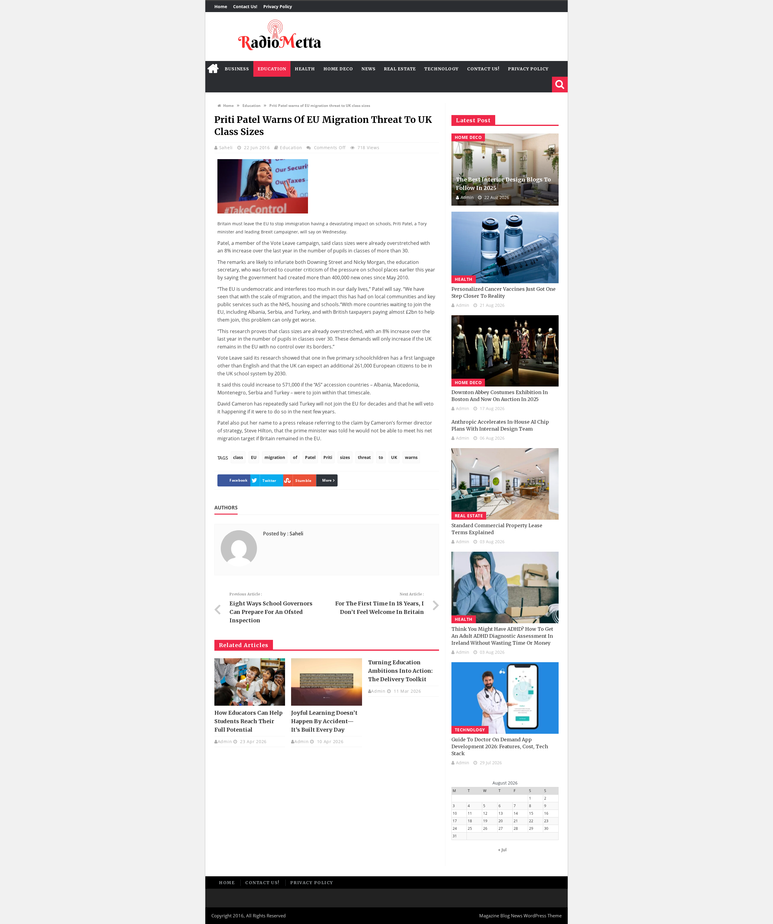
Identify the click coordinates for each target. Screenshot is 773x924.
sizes (345, 457)
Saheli (226, 147)
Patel (310, 457)
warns (411, 457)
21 (516, 820)
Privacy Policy (277, 6)
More (327, 480)
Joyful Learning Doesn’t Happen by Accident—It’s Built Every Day (324, 721)
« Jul (502, 849)
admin (225, 741)
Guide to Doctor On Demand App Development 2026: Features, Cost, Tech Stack (499, 746)
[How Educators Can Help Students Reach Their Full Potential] (249, 681)
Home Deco (338, 69)
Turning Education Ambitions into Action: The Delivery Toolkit (400, 671)
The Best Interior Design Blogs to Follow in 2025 (503, 183)
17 (455, 820)
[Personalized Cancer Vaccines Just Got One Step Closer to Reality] (505, 247)
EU (254, 457)
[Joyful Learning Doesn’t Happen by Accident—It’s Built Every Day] (326, 681)
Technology (441, 69)
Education (272, 69)
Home (220, 6)
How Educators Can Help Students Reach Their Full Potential (248, 721)
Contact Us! (245, 6)
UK (394, 457)
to (381, 457)
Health (305, 69)
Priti (327, 457)
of (295, 457)
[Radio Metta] (278, 36)
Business (237, 69)
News (368, 69)
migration (275, 457)
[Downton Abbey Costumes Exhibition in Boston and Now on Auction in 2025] (505, 351)
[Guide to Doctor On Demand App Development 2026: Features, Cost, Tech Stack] (505, 698)
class (238, 457)
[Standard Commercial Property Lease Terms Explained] (505, 484)
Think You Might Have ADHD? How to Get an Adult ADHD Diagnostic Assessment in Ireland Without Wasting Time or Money (502, 636)
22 (531, 820)
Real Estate (400, 69)
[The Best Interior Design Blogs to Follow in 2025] (505, 169)
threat (364, 457)
